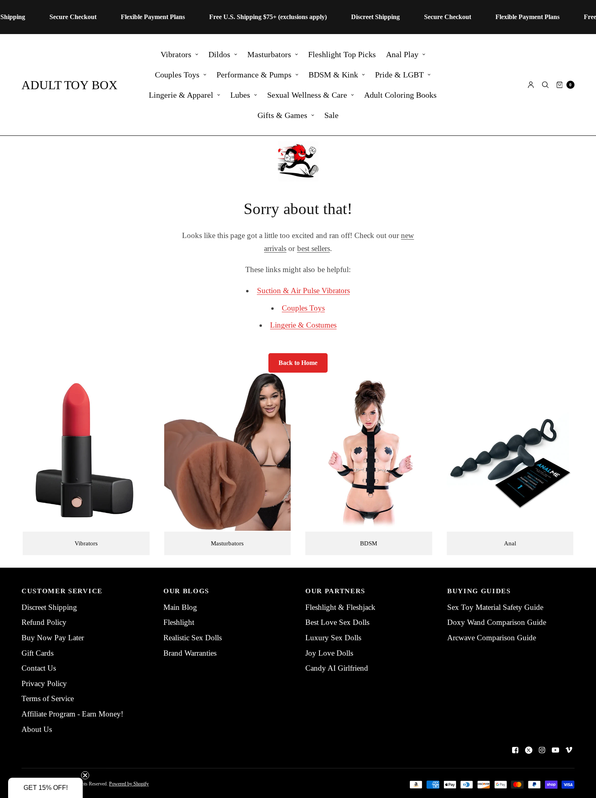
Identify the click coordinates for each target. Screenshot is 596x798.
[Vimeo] (568, 750)
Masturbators (269, 54)
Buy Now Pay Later (52, 637)
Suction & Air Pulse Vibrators (303, 290)
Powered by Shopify (129, 784)
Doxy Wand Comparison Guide (496, 622)
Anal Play (402, 54)
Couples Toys (177, 74)
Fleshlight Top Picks (342, 54)
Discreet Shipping (49, 607)
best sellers (313, 248)
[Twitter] (528, 750)
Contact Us (38, 668)
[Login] (531, 84)
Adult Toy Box (69, 85)
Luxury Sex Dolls (333, 637)
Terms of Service (47, 698)
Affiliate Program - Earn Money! (72, 714)
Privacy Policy (44, 683)
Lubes (240, 94)
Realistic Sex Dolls (192, 637)
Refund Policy (43, 622)
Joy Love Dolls (329, 653)
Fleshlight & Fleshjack (340, 607)
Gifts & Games (282, 115)
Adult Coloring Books (400, 94)
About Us (36, 729)
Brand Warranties (190, 653)
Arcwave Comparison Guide (491, 637)
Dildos (219, 54)
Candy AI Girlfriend (336, 668)
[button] (45, 788)
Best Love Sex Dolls (337, 622)
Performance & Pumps (254, 74)
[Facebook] (515, 750)
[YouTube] (555, 750)
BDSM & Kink (333, 74)
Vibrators (176, 54)
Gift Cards (37, 653)
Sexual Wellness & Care (307, 94)
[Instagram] (542, 750)
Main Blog (180, 607)
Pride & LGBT (399, 74)
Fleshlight (178, 622)
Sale (331, 115)
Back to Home (298, 362)
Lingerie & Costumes (303, 325)
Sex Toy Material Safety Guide (495, 607)
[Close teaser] (85, 775)
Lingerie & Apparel (181, 94)
